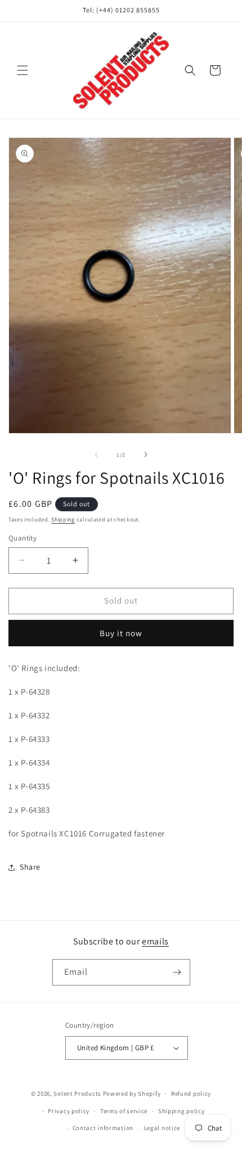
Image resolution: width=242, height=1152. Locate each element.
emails (155, 941)
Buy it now (121, 633)
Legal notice (162, 1128)
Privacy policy (68, 1111)
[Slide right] (145, 454)
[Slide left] (96, 454)
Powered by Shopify (132, 1093)
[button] (22, 70)
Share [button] (30, 867)
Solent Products (77, 1093)
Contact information (103, 1128)
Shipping (63, 519)
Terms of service (123, 1111)
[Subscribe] (177, 972)
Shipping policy (181, 1111)
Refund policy (191, 1093)
